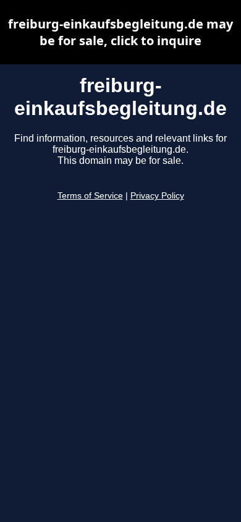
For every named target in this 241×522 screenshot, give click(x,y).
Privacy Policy (157, 195)
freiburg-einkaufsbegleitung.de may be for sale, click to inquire (120, 32)
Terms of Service (90, 195)
